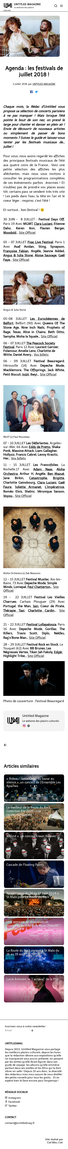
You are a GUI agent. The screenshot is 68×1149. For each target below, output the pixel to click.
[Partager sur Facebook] (32, 92)
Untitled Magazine (44, 84)
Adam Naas (42, 469)
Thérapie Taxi (13, 610)
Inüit (25, 374)
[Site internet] (28, 726)
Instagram (14, 1097)
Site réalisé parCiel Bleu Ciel (54, 1141)
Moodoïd (9, 233)
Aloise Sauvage (46, 255)
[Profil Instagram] (24, 726)
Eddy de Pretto (39, 447)
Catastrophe (38, 478)
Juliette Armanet (28, 487)
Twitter (12, 1105)
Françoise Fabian (15, 251)
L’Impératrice (54, 487)
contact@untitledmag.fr (20, 1123)
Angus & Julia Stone (18, 255)
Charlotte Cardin (41, 610)
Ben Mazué (56, 474)
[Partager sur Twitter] (36, 92)
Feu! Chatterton (39, 587)
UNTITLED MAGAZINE (22, 7)
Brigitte (58, 478)
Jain (35, 606)
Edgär (58, 652)
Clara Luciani (43, 224)
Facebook (14, 1101)
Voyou (7, 496)
